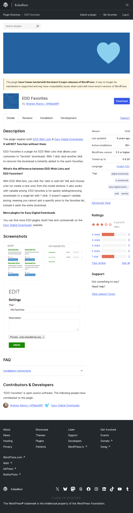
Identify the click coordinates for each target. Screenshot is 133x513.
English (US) (123, 166)
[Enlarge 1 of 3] (38, 246)
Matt (7, 463)
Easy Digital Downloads (68, 139)
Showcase (42, 429)
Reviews (27, 118)
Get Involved (108, 429)
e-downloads (121, 180)
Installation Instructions (17, 370)
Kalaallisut (17, 489)
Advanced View (101, 202)
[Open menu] (128, 5)
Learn (71, 429)
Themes (40, 435)
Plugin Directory (11, 14)
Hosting (7, 441)
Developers (75, 441)
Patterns (41, 446)
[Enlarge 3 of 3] (81, 287)
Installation (46, 118)
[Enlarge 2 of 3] (81, 246)
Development (69, 118)
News (6, 435)
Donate (107, 441)
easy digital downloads (119, 187)
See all (126, 263)
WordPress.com (14, 457)
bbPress (9, 468)
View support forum (103, 294)
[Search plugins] (37, 26)
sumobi (124, 193)
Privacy (7, 446)
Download (122, 101)
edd (117, 193)
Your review (99, 263)
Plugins (40, 441)
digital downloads (119, 174)
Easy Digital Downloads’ (17, 225)
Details (11, 118)
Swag (105, 446)
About (6, 429)
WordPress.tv (77, 446)
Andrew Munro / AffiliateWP (42, 103)
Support (125, 118)
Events (105, 435)
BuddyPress (12, 474)
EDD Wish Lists (42, 139)
